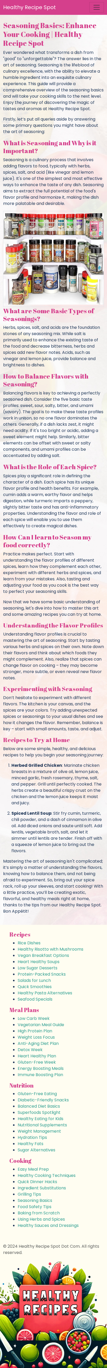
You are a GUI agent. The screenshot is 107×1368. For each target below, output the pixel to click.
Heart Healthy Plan (37, 1056)
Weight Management (39, 1131)
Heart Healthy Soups (38, 962)
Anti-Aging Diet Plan (38, 1043)
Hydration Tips (32, 1137)
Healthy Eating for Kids (40, 1119)
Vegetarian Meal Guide (41, 1025)
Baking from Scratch (39, 1213)
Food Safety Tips (34, 1207)
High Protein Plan (35, 1031)
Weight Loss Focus (36, 1037)
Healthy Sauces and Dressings (48, 1225)
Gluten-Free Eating (37, 1094)
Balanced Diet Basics (39, 1106)
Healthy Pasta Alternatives (45, 993)
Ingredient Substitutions (42, 1188)
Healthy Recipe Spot (29, 7)
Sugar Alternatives (36, 1150)
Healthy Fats (30, 1144)
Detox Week (30, 1050)
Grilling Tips (29, 1194)
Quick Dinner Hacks (37, 1182)
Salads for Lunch (34, 980)
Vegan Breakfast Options (43, 955)
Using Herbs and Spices (41, 1219)
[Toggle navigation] (96, 7)
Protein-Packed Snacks (42, 974)
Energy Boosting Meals (41, 1068)
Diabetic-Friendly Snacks (43, 1100)
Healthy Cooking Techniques (47, 1175)
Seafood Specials (35, 999)
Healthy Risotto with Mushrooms (50, 949)
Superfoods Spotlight (39, 1112)
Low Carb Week (34, 1018)
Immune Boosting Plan (40, 1075)
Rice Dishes (29, 943)
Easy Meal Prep (33, 1169)
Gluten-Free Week (37, 1062)
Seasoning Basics (35, 1200)
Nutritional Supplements (42, 1125)
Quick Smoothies (35, 987)
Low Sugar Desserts (37, 968)
